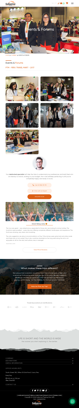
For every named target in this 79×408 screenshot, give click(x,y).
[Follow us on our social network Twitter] (35, 390)
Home (7, 55)
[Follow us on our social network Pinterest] (38, 390)
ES (53, 3)
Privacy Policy (48, 395)
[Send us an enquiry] (61, 3)
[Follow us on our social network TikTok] (46, 390)
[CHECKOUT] (67, 3)
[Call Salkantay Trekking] (58, 3)
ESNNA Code (57, 395)
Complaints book (23, 395)
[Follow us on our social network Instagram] (40, 390)
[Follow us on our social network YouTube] (43, 390)
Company (14, 55)
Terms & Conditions (36, 395)
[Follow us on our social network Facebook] (32, 390)
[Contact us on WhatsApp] (63, 3)
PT (55, 3)
